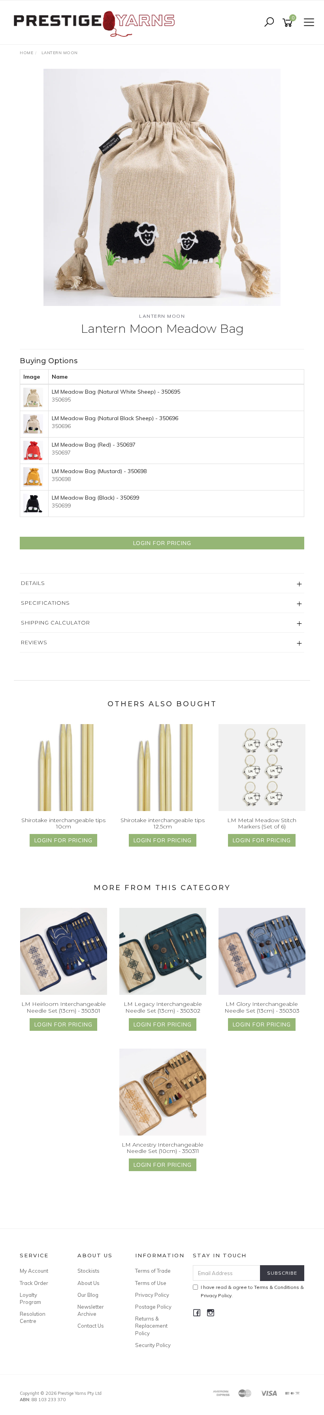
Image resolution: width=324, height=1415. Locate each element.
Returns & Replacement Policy (151, 1325)
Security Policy (153, 1345)
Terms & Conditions (276, 1287)
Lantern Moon (162, 316)
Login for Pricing (162, 543)
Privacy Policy (152, 1295)
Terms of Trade (153, 1271)
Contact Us (90, 1326)
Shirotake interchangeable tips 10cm (63, 823)
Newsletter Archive (90, 1310)
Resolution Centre (32, 1317)
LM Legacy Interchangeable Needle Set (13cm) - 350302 (163, 1007)
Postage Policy (153, 1307)
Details (33, 583)
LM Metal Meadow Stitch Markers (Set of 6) (261, 823)
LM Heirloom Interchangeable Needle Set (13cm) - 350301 (63, 1007)
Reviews (34, 642)
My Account (34, 1271)
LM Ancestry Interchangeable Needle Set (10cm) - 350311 (162, 1148)
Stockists (88, 1271)
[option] (162, 187)
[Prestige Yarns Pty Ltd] (94, 22)
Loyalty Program (30, 1298)
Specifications (45, 603)
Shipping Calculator (55, 622)
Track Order (34, 1283)
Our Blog (87, 1295)
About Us (88, 1283)
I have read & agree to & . (252, 1291)
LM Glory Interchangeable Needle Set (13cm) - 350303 (262, 1007)
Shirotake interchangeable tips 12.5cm (163, 823)
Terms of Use (150, 1283)
